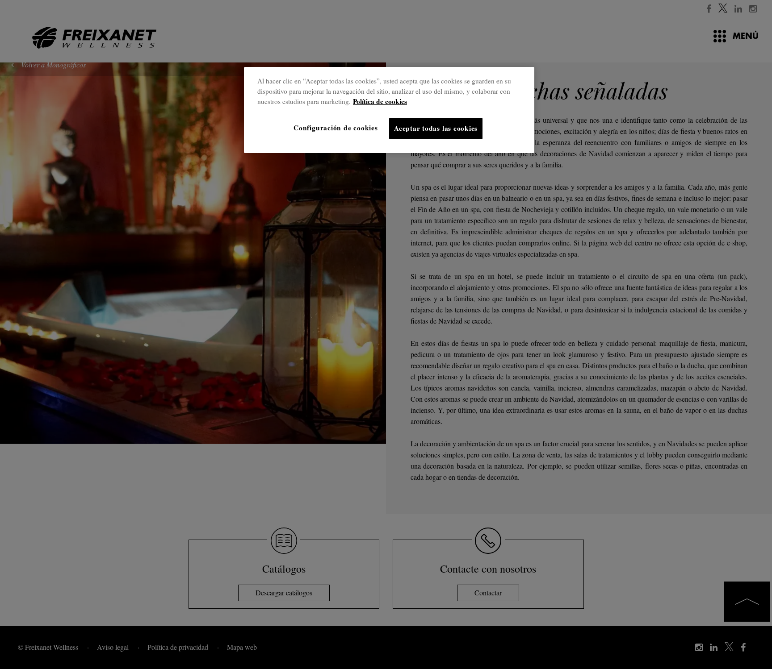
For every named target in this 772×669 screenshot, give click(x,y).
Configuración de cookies (336, 128)
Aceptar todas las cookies (436, 128)
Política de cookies (380, 101)
